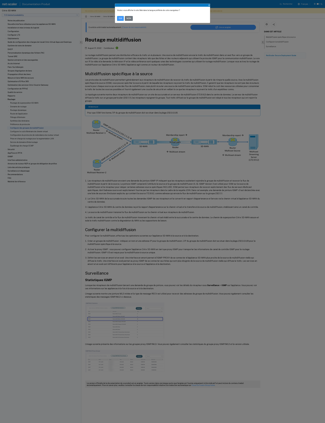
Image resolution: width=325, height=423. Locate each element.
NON (128, 18)
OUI (120, 18)
